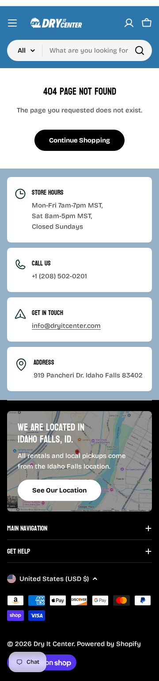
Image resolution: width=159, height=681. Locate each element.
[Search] (139, 50)
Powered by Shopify (109, 644)
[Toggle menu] (12, 23)
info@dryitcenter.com (66, 326)
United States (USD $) (54, 579)
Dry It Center (54, 644)
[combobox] (79, 50)
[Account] (129, 23)
